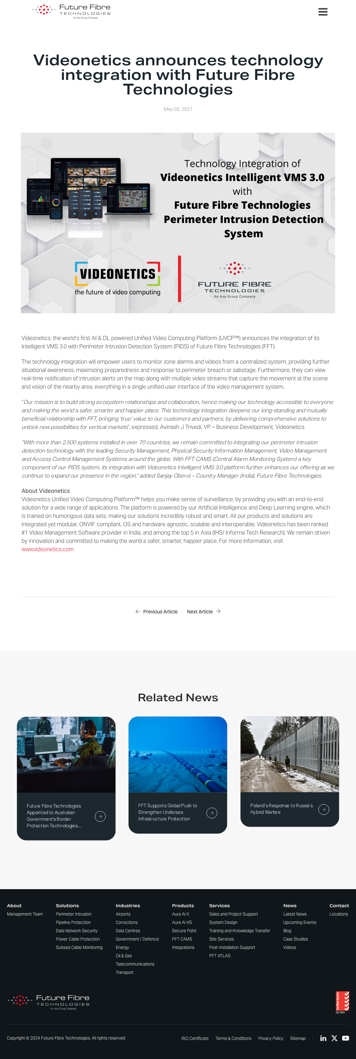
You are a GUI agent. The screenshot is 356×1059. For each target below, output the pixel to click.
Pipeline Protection (73, 922)
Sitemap (298, 1038)
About (14, 905)
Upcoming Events (299, 922)
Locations (339, 914)
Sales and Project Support (233, 914)
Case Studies (295, 939)
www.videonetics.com (48, 549)
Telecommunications (135, 964)
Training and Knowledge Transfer (239, 930)
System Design (223, 922)
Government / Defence (137, 939)
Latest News (295, 914)
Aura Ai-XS (182, 922)
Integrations (183, 947)
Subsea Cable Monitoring (79, 947)
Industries (128, 905)
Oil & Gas (124, 955)
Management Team (25, 914)
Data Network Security (77, 930)
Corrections (127, 922)
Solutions (67, 905)
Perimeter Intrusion (73, 914)
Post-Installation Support (232, 947)
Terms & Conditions (233, 1038)
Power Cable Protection (78, 939)
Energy (122, 947)
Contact (339, 905)
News (290, 905)
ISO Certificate (195, 1038)
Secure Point (184, 930)
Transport (125, 972)
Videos (289, 947)
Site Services (221, 939)
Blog (287, 930)
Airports (123, 914)
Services (219, 905)
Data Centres (128, 930)
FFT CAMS (182, 939)
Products (183, 905)
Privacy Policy (270, 1038)
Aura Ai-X (180, 914)
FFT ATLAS (219, 955)
